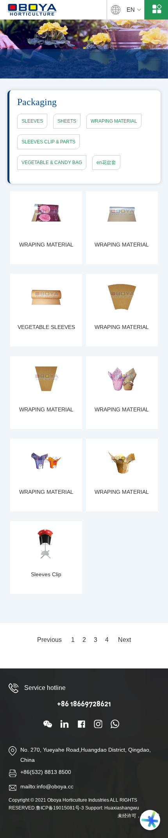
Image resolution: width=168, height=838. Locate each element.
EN (131, 9)
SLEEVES (32, 121)
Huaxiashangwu (121, 808)
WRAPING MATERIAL (114, 121)
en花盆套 (106, 162)
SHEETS (66, 121)
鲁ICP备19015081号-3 (60, 808)
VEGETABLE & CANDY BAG (51, 162)
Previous (49, 639)
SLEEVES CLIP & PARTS (48, 142)
